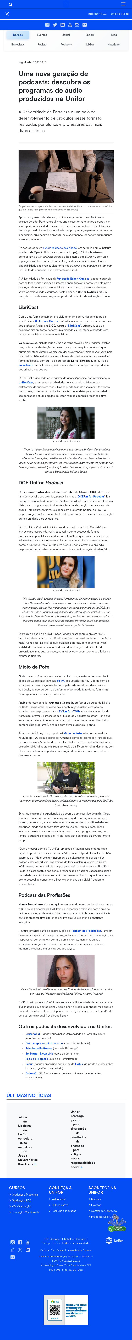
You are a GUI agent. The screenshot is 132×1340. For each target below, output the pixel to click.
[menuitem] (18, 35)
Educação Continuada (25, 1212)
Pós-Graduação (21, 1206)
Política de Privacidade (75, 1243)
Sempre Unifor (51, 1243)
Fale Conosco (52, 1239)
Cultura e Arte (60, 1205)
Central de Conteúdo (104, 1210)
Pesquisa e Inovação (64, 1210)
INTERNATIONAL (97, 14)
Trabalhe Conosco (75, 1239)
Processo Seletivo (102, 1216)
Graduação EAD (21, 1200)
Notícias (96, 1199)
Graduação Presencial (25, 1194)
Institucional (59, 1199)
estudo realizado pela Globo (60, 248)
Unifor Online (120, 14)
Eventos (96, 1205)
